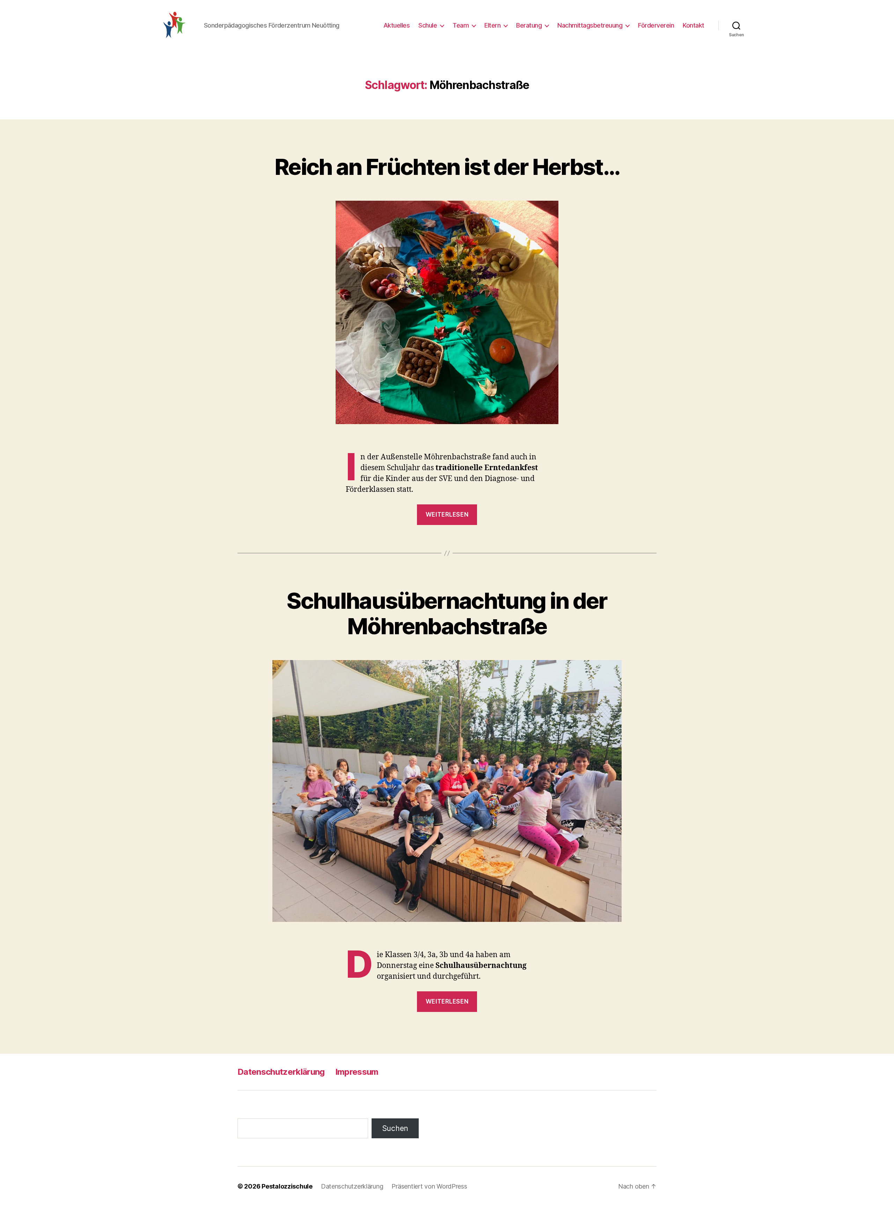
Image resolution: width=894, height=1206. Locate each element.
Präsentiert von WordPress (429, 1186)
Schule (427, 25)
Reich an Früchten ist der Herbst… (447, 166)
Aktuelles (396, 25)
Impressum (357, 1072)
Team (461, 25)
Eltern (492, 25)
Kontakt (693, 25)
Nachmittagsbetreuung (589, 25)
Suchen (395, 1128)
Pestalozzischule (287, 1186)
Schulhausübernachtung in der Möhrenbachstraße (447, 613)
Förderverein (656, 25)
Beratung (529, 25)
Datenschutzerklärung (281, 1072)
